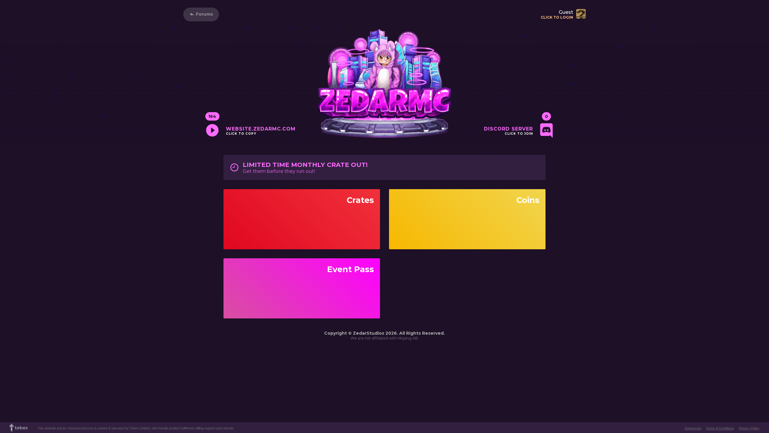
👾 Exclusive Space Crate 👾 (301, 206)
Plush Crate (302, 223)
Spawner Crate (302, 232)
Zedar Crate (301, 215)
